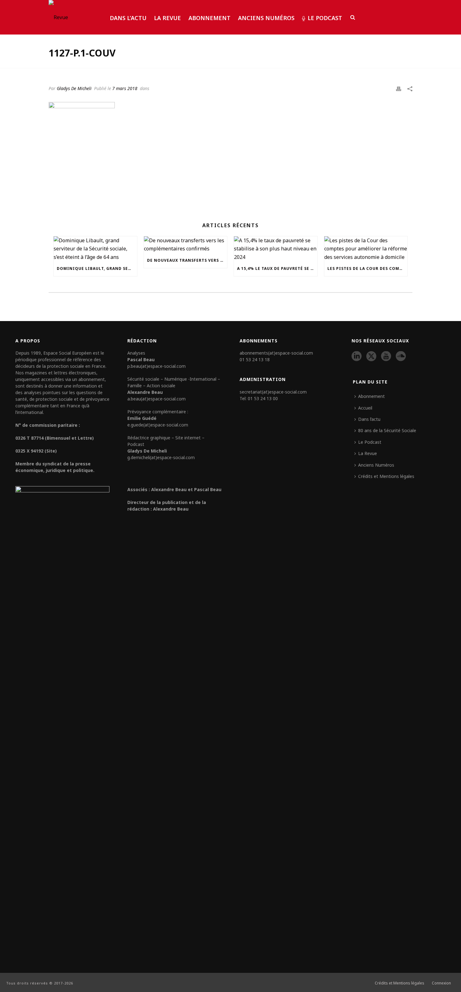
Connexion (441, 983)
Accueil (365, 408)
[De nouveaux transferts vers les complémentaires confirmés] (185, 244)
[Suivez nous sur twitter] (371, 356)
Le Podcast (325, 18)
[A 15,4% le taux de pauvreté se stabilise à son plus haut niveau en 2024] (275, 248)
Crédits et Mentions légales (386, 476)
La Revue (167, 18)
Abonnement (209, 18)
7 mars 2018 (124, 88)
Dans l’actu (128, 18)
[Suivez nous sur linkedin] (357, 356)
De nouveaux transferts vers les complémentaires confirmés (187, 260)
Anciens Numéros (266, 18)
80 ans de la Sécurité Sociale (387, 430)
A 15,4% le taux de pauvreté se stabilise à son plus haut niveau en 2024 (277, 268)
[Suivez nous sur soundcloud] (401, 356)
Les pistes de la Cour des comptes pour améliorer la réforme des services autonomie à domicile (367, 268)
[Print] (398, 88)
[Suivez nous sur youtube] (386, 356)
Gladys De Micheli (74, 88)
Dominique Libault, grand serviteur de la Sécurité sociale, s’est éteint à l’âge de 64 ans (97, 268)
